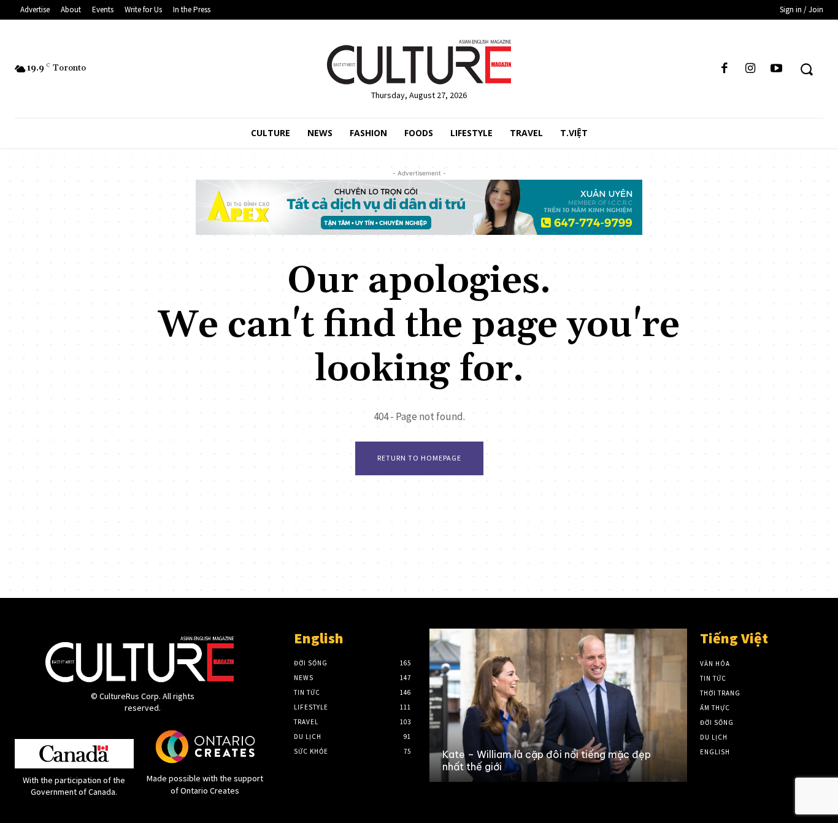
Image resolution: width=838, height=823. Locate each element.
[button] (806, 69)
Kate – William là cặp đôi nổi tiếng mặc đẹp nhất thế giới (546, 760)
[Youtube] (776, 68)
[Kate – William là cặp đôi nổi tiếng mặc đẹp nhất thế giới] (558, 705)
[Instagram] (750, 68)
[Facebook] (724, 68)
